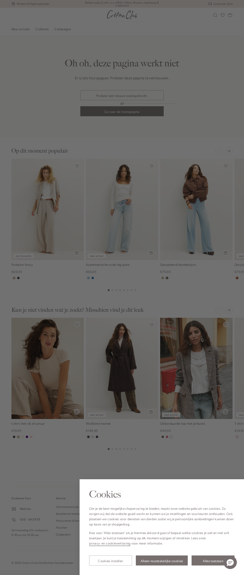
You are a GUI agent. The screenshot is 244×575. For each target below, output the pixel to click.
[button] (230, 562)
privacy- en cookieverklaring (110, 543)
